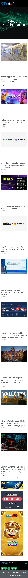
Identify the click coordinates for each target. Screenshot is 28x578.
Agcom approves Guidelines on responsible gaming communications (14, 79)
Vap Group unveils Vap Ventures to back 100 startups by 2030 (13, 292)
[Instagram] (12, 568)
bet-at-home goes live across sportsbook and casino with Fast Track (13, 165)
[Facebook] (2, 568)
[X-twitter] (8, 568)
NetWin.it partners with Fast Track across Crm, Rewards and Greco (13, 249)
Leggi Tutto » (3, 85)
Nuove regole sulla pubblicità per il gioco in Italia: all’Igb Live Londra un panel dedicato (14, 335)
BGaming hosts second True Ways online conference (13, 207)
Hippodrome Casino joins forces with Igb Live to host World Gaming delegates (12, 380)
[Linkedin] (5, 568)
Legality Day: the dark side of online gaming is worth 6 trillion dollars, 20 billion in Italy (14, 469)
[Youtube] (15, 568)
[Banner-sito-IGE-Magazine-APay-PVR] (12, 488)
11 (17, 477)
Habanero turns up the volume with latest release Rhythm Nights (13, 122)
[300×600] (12, 555)
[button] (25, 4)
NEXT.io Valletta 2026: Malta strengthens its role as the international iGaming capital (13, 423)
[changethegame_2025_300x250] (12, 509)
